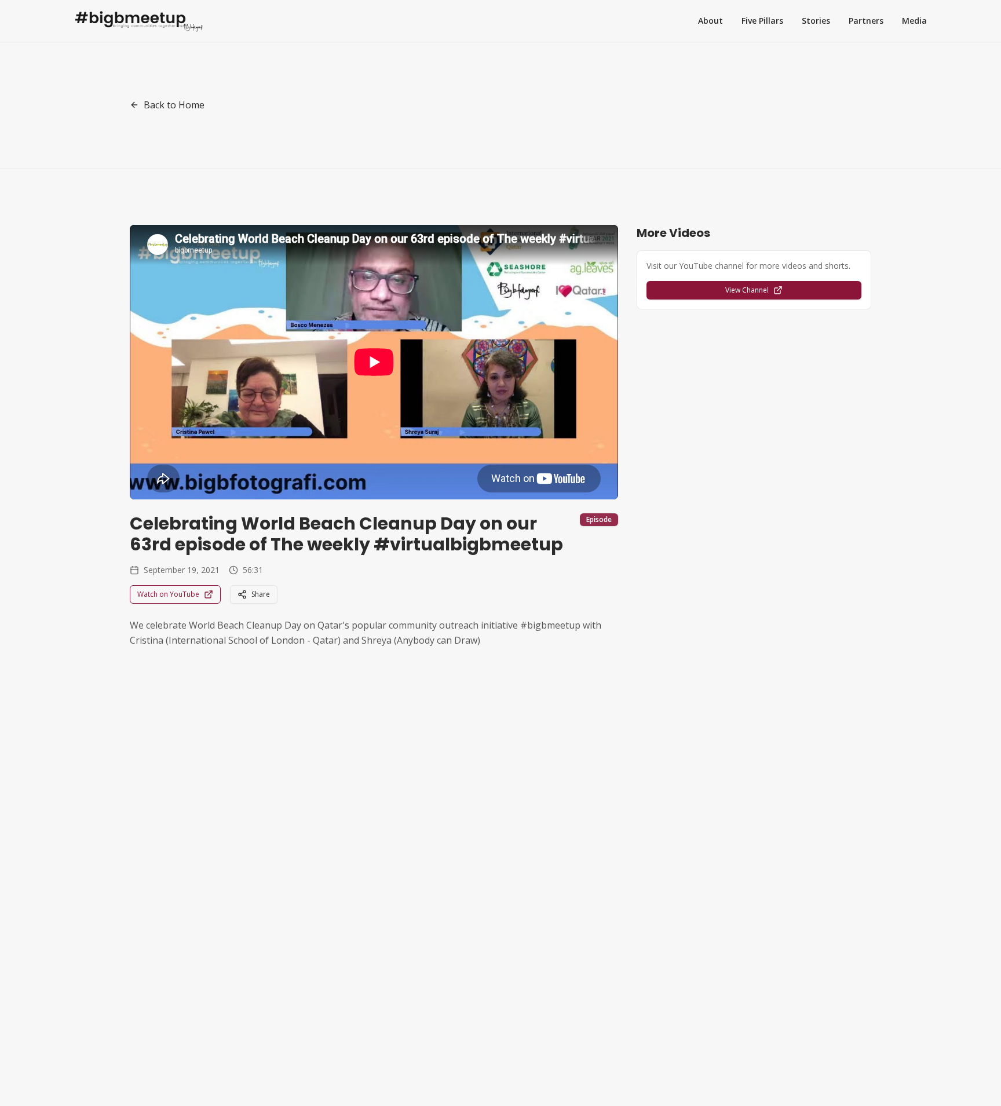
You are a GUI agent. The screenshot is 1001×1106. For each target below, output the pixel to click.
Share (260, 594)
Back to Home (174, 104)
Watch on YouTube (168, 594)
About (710, 20)
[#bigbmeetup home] (139, 21)
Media (914, 20)
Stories (816, 20)
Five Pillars (762, 20)
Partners (866, 20)
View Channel (747, 290)
